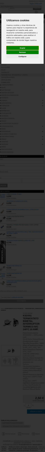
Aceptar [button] (22, 48)
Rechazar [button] (22, 52)
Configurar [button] (22, 56)
